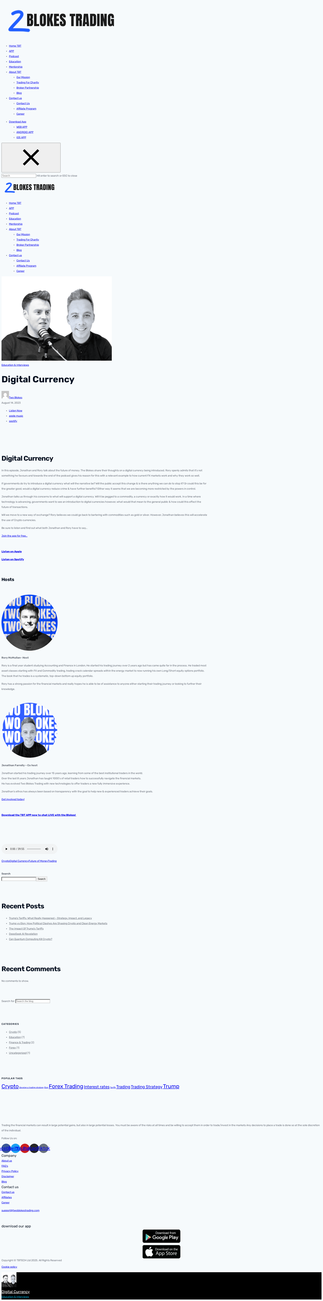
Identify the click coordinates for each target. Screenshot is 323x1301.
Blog (19, 93)
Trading (52, 861)
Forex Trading (66, 1086)
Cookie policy (9, 1266)
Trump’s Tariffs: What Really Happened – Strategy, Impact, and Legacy (50, 918)
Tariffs (113, 1087)
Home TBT (15, 45)
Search (5, 873)
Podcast (14, 56)
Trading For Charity (27, 82)
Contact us (15, 98)
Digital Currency (19, 861)
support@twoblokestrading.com (20, 1210)
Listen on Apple (11, 551)
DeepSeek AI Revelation (23, 933)
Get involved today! (12, 799)
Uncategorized (18, 1053)
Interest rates (97, 1086)
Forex (12, 1047)
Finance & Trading (19, 1042)
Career (20, 113)
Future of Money (38, 861)
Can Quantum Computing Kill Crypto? (30, 939)
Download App (17, 121)
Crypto (5, 861)
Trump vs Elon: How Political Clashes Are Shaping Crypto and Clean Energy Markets (58, 923)
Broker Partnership (27, 87)
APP (11, 51)
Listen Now (15, 410)
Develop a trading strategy (31, 1087)
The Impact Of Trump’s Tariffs (26, 928)
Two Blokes (15, 397)
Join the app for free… (14, 535)
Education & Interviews (15, 365)
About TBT (15, 72)
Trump (171, 1086)
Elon (46, 1087)
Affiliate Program (26, 108)
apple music (16, 415)
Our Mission (23, 77)
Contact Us (23, 103)
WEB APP (21, 127)
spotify (13, 421)
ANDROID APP (24, 132)
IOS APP (21, 137)
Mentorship (15, 66)
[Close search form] (31, 157)
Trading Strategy (146, 1086)
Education (15, 61)
